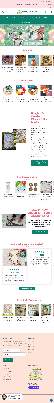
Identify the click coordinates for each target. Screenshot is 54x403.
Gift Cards (31, 349)
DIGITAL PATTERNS (35, 17)
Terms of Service (8, 371)
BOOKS (46, 17)
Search (30, 344)
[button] (1, 265)
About (46, 1)
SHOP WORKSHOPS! (40, 231)
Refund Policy (7, 379)
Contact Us (6, 368)
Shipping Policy (7, 374)
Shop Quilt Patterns (27, 300)
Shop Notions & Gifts (27, 177)
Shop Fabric (27, 80)
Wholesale (49, 4)
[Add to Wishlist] (12, 56)
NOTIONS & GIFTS (27, 22)
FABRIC (13, 17)
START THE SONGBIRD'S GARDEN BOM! (39, 163)
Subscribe (8, 359)
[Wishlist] (45, 12)
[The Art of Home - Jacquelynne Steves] (27, 12)
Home (42, 1)
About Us (31, 341)
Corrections (6, 382)
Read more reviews (27, 288)
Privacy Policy (7, 376)
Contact (50, 1)
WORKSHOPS (23, 17)
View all (27, 52)
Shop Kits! (27, 50)
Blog (29, 352)
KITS (7, 17)
